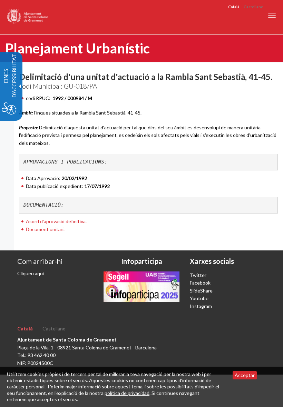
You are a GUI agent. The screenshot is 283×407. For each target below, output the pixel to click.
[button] (272, 15)
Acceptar (245, 375)
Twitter (198, 275)
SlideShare (201, 291)
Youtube (199, 298)
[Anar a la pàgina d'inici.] (28, 17)
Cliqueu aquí (30, 273)
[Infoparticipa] (141, 286)
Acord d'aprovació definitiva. (56, 221)
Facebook (200, 283)
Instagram (201, 306)
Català (234, 6)
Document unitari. (45, 229)
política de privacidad (127, 393)
